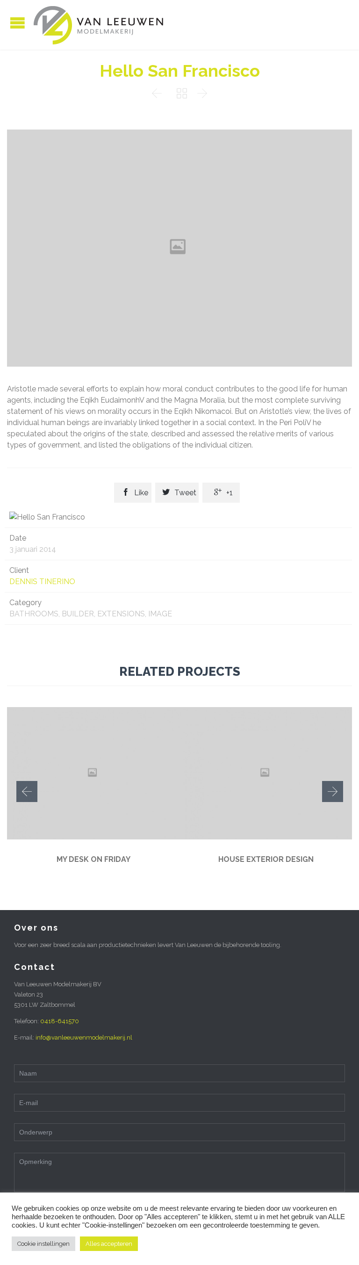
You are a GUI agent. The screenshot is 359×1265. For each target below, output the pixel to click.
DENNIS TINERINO (42, 581)
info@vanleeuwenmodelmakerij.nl (84, 1037)
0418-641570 (59, 1021)
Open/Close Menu (17, 22)
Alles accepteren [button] (109, 1243)
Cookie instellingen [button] (43, 1243)
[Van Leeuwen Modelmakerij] (98, 25)
